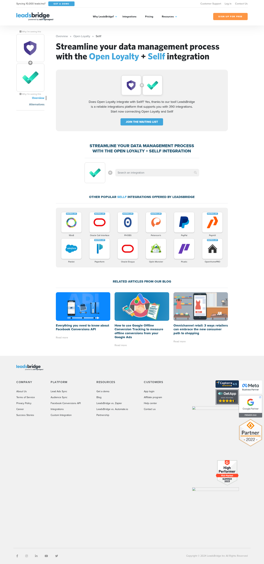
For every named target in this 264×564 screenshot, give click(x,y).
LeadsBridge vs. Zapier (109, 403)
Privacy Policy (23, 403)
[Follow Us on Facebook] (17, 556)
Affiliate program (153, 397)
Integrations (129, 16)
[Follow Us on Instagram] (26, 556)
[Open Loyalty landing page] (30, 48)
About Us (21, 391)
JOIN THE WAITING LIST (142, 122)
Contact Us (241, 4)
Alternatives (36, 104)
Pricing (149, 16)
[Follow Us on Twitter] (56, 556)
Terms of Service (25, 397)
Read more (62, 337)
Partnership (102, 415)
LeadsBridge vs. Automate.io (112, 409)
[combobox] (157, 172)
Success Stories (25, 415)
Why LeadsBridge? (103, 16)
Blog (98, 397)
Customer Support (210, 4)
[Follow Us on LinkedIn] (36, 556)
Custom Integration (61, 415)
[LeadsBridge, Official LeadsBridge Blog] (34, 16)
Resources (168, 16)
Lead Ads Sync (59, 391)
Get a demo (102, 391)
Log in (228, 4)
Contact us (150, 409)
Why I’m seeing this (31, 32)
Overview (38, 98)
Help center (150, 403)
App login (149, 391)
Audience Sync (59, 397)
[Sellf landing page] (30, 78)
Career (20, 409)
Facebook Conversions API (66, 403)
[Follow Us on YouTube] (46, 556)
